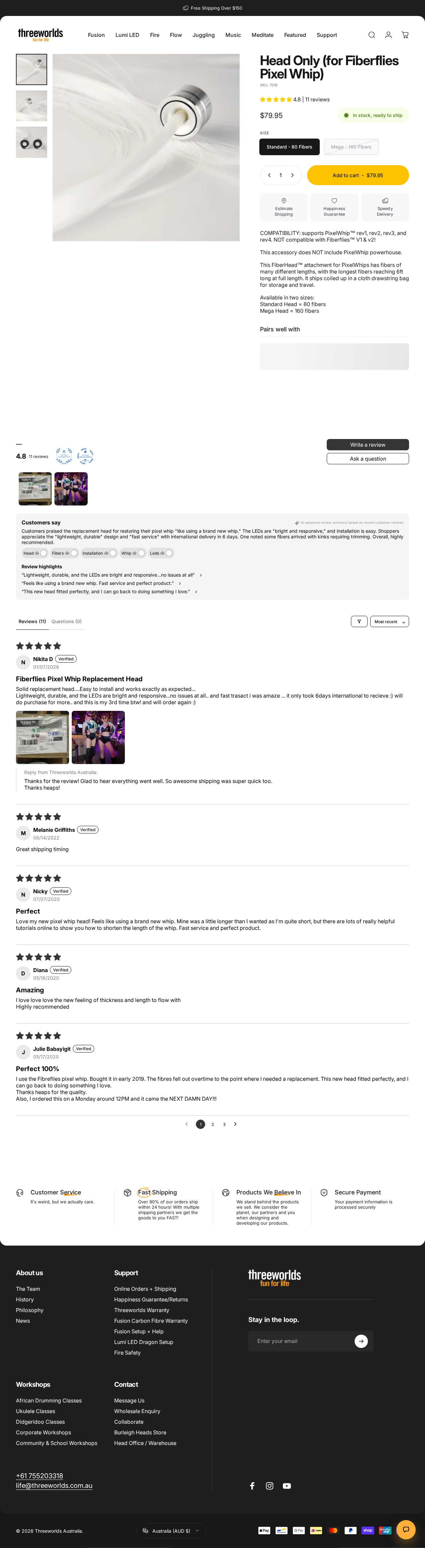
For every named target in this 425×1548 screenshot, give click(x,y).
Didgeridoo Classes (40, 1421)
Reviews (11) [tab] (32, 621)
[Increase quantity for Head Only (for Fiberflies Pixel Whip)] (293, 175)
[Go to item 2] (71, 488)
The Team (28, 1288)
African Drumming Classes (49, 1400)
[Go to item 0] (31, 69)
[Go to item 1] (31, 106)
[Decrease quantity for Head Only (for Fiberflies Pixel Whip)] (268, 175)
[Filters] (359, 621)
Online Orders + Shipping (145, 1288)
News (23, 1320)
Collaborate (128, 1421)
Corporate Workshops (43, 1432)
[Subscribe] (361, 1341)
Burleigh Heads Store (140, 1432)
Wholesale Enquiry (137, 1411)
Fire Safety (127, 1352)
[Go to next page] (237, 1124)
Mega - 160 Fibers (351, 147)
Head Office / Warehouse (145, 1443)
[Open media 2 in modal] (146, 147)
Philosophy (29, 1310)
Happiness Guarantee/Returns (151, 1299)
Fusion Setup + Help (139, 1331)
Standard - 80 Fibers (289, 147)
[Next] (222, 158)
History (25, 1299)
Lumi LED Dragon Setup (143, 1342)
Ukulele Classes (35, 1411)
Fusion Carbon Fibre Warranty (151, 1320)
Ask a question (368, 458)
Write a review (367, 444)
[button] (276, 99)
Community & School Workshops (56, 1443)
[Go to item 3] (31, 142)
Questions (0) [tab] (66, 621)
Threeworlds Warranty (141, 1310)
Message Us (129, 1400)
